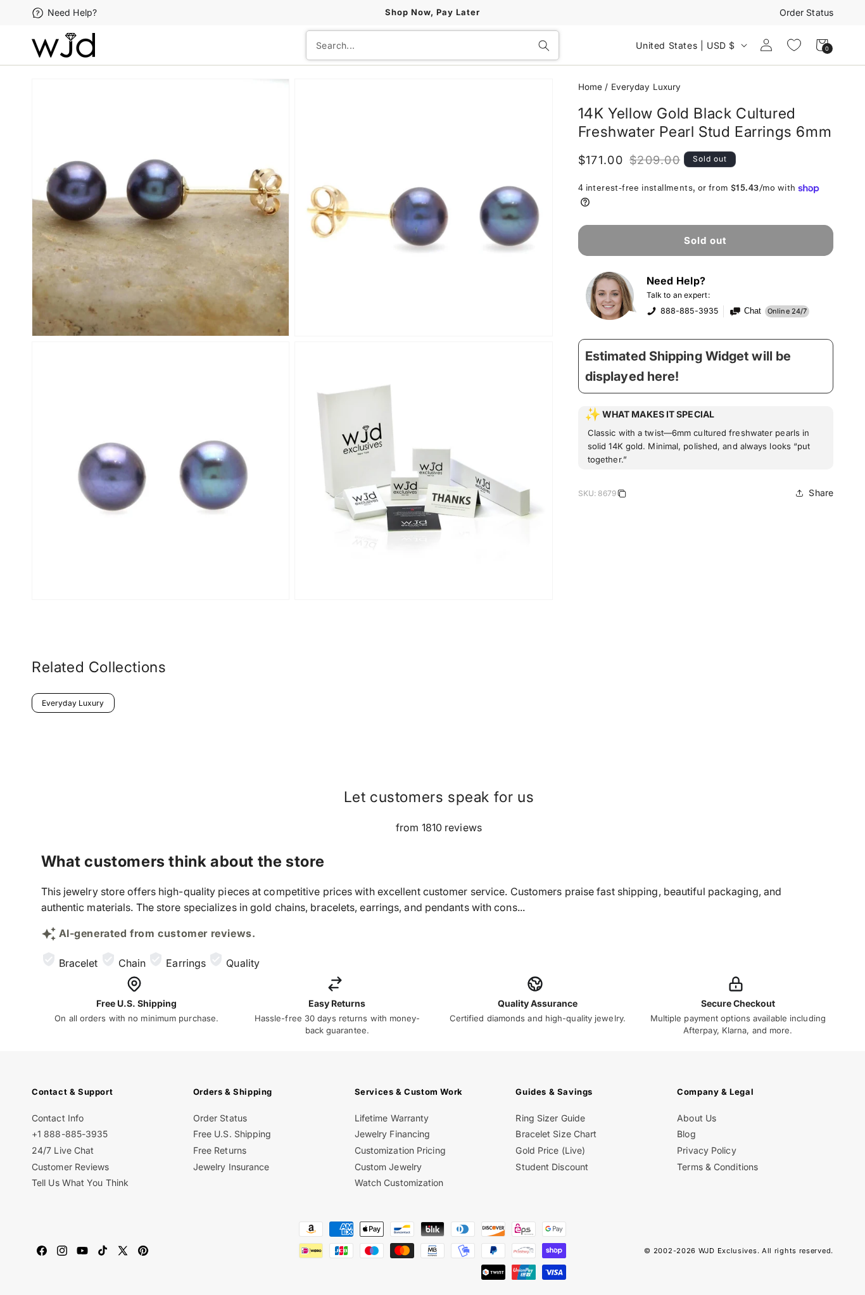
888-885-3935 (689, 311)
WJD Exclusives (727, 1250)
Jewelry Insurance (231, 1166)
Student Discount (551, 1166)
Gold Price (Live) (550, 1150)
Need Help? (72, 12)
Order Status (806, 12)
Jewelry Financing (393, 1133)
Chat (752, 311)
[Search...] (544, 46)
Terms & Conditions (717, 1166)
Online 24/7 (787, 311)
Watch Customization (399, 1182)
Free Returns (219, 1150)
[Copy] (622, 495)
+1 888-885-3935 (70, 1133)
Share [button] (821, 492)
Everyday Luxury (73, 703)
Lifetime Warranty (392, 1118)
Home (590, 87)
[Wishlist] (794, 45)
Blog (686, 1133)
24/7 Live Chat (63, 1150)
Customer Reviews (71, 1166)
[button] (705, 437)
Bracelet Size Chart (556, 1133)
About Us (696, 1118)
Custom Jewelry (388, 1166)
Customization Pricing (400, 1150)
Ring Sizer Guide (550, 1118)
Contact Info (58, 1118)
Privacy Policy (706, 1150)
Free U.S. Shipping (232, 1133)
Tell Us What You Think (80, 1182)
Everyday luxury (646, 87)
